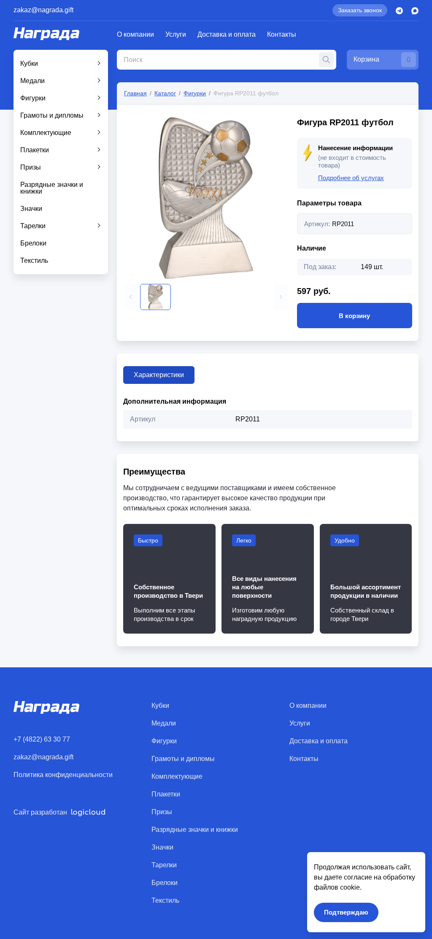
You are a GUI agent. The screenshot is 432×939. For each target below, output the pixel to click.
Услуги (175, 34)
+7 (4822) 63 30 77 (42, 739)
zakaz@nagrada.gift (43, 9)
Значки (31, 208)
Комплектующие (45, 132)
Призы (30, 167)
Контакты (281, 34)
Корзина (382, 59)
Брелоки (33, 243)
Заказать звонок (360, 10)
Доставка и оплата (226, 34)
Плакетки (34, 150)
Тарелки (33, 225)
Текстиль (34, 260)
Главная (135, 93)
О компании (135, 34)
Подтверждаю (346, 912)
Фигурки (33, 98)
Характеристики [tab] (159, 374)
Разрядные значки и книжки (51, 188)
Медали (32, 80)
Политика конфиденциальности (63, 774)
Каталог (165, 93)
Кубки (29, 63)
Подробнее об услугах (351, 177)
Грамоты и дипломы (52, 115)
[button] (130, 297)
